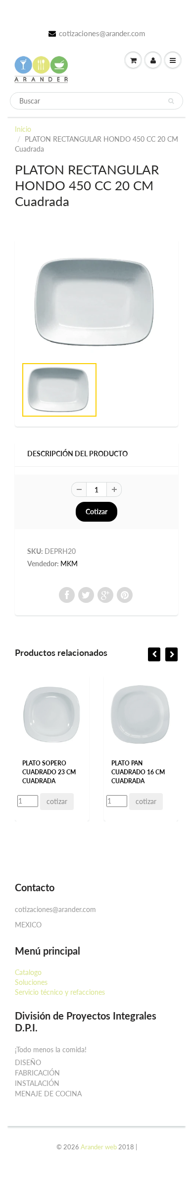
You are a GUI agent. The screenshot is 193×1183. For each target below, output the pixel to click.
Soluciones (31, 982)
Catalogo (28, 972)
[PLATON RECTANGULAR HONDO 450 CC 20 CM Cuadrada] (96, 303)
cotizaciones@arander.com (102, 33)
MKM (69, 563)
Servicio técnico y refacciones (60, 992)
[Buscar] (171, 101)
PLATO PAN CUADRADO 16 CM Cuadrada (138, 772)
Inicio (23, 129)
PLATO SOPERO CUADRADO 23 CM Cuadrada (49, 772)
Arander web (99, 1147)
